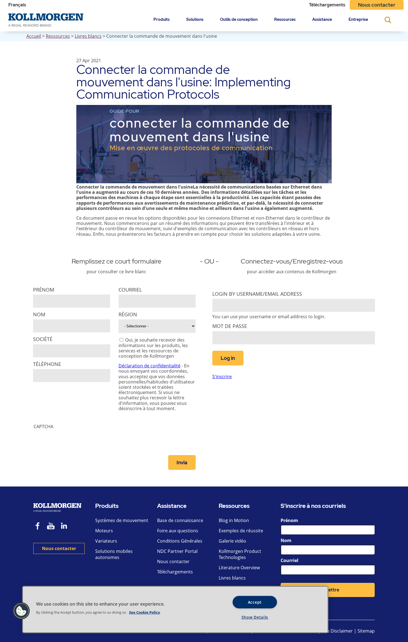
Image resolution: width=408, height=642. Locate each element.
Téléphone (47, 364)
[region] (175, 609)
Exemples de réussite (241, 531)
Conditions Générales (179, 541)
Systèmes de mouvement (121, 520)
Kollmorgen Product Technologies (240, 554)
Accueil (33, 36)
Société (42, 339)
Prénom (43, 289)
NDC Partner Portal (177, 551)
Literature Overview (239, 568)
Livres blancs (88, 36)
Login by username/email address (257, 294)
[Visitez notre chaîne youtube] (50, 526)
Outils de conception (239, 19)
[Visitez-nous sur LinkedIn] (65, 526)
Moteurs (104, 531)
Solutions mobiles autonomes (114, 554)
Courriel (130, 289)
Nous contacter (376, 5)
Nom (39, 314)
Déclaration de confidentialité (149, 366)
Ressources (285, 19)
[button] (21, 611)
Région (128, 314)
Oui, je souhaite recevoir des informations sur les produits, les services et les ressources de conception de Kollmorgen (153, 348)
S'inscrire (222, 376)
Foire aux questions (177, 531)
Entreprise (358, 19)
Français (17, 5)
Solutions (194, 19)
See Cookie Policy (144, 612)
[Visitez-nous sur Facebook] (37, 526)
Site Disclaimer (337, 631)
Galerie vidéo (232, 541)
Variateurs (106, 541)
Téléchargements (327, 4)
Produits (161, 19)
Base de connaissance (180, 520)
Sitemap (366, 631)
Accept (255, 602)
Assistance (322, 19)
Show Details (254, 617)
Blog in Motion (234, 520)
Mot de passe (229, 326)
